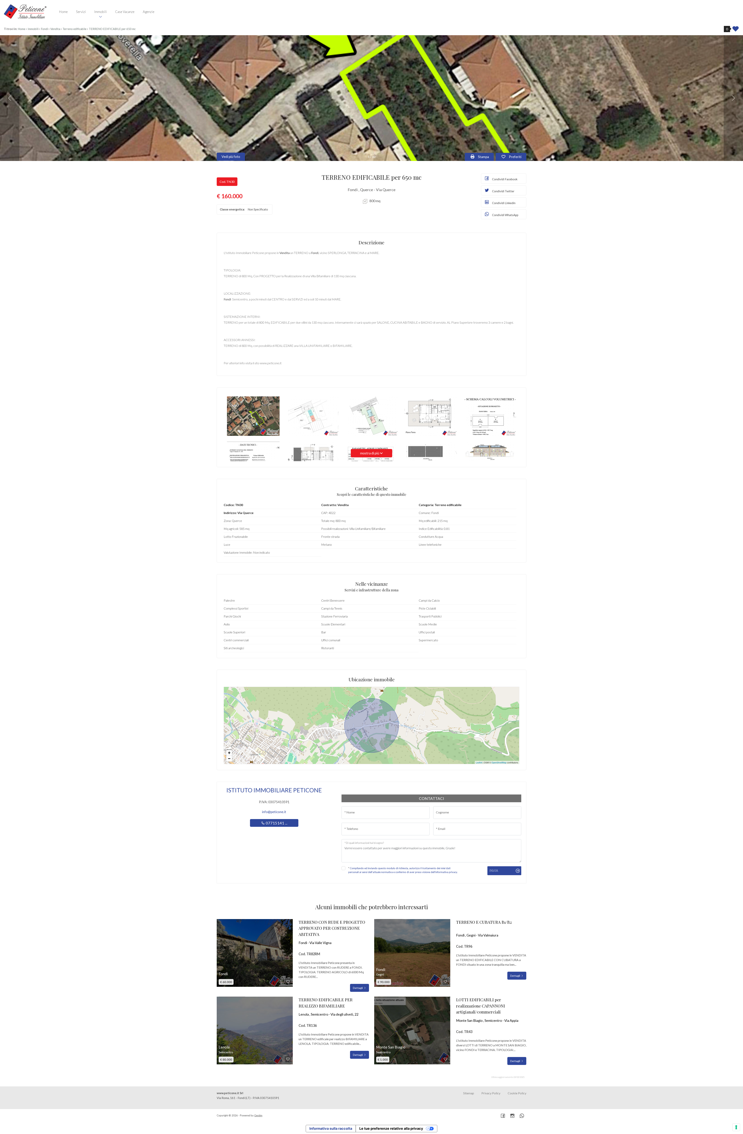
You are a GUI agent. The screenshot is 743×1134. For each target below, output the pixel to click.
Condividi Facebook (504, 179)
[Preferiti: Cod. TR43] (445, 1059)
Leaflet (479, 762)
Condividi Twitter (502, 191)
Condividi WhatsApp (504, 215)
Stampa (485, 157)
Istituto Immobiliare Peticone (274, 790)
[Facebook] (503, 1116)
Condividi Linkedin (503, 203)
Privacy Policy (490, 1093)
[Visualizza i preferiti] (735, 30)
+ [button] (229, 752)
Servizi (81, 12)
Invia (493, 871)
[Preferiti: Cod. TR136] (288, 1059)
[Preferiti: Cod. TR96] (445, 981)
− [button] (229, 758)
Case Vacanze (124, 12)
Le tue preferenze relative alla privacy (391, 1128)
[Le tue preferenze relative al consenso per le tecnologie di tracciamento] (736, 1127)
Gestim (258, 1115)
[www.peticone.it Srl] (25, 11)
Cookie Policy (517, 1093)
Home (63, 12)
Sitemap (468, 1093)
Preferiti (517, 157)
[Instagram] (512, 1116)
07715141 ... (276, 823)
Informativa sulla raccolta (330, 1128)
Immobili (100, 12)
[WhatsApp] (522, 1116)
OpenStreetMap (498, 762)
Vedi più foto (231, 157)
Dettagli (358, 987)
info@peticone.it (274, 812)
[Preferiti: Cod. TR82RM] (288, 981)
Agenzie (148, 12)
